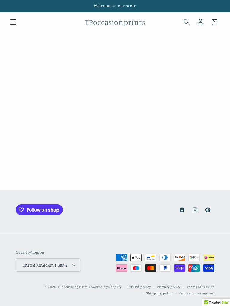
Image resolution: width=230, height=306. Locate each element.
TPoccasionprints (73, 287)
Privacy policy (169, 287)
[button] (13, 22)
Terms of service (200, 287)
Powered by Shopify (105, 287)
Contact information (196, 293)
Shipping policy (159, 293)
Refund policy (139, 287)
